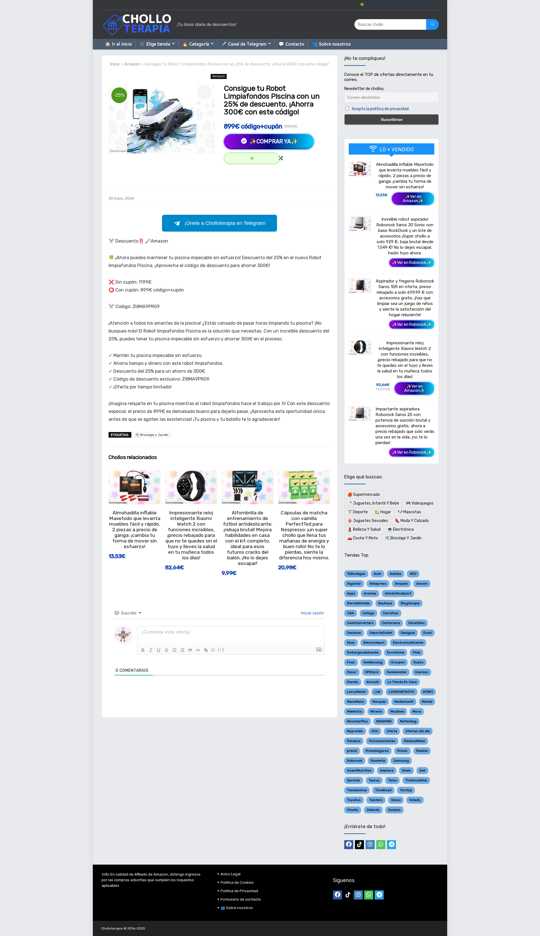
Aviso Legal (230, 874)
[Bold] (143, 650)
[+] (221, 650)
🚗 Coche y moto (362, 538)
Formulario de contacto (240, 899)
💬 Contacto (291, 43)
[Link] (206, 650)
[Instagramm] (370, 844)
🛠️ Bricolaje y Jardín (151, 435)
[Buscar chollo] (432, 24)
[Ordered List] (174, 650)
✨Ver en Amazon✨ (413, 198)
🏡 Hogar (383, 512)
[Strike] (166, 650)
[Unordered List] (182, 650)
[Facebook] (348, 844)
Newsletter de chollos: (364, 88)
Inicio (115, 64)
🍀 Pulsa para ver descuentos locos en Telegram (399, 5)
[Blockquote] (190, 650)
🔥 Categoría (195, 43)
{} (213, 650)
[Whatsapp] (380, 844)
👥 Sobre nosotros (331, 43)
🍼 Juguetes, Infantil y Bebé (373, 503)
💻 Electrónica (400, 529)
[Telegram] (391, 844)
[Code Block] (198, 650)
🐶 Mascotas (409, 512)
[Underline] (159, 650)
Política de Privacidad (239, 891)
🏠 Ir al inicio (118, 43)
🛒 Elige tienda (155, 43)
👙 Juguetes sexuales (367, 520)
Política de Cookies (237, 882)
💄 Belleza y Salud (364, 529)
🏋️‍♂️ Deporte (357, 512)
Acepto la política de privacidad (380, 109)
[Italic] (151, 650)
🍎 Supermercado (363, 494)
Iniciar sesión (312, 613)
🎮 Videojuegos (419, 503)
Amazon (132, 64)
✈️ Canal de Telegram (243, 43)
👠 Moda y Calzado (412, 520)
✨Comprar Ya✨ (273, 141)
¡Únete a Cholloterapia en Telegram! (225, 223)
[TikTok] (359, 844)
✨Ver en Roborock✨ (411, 262)
